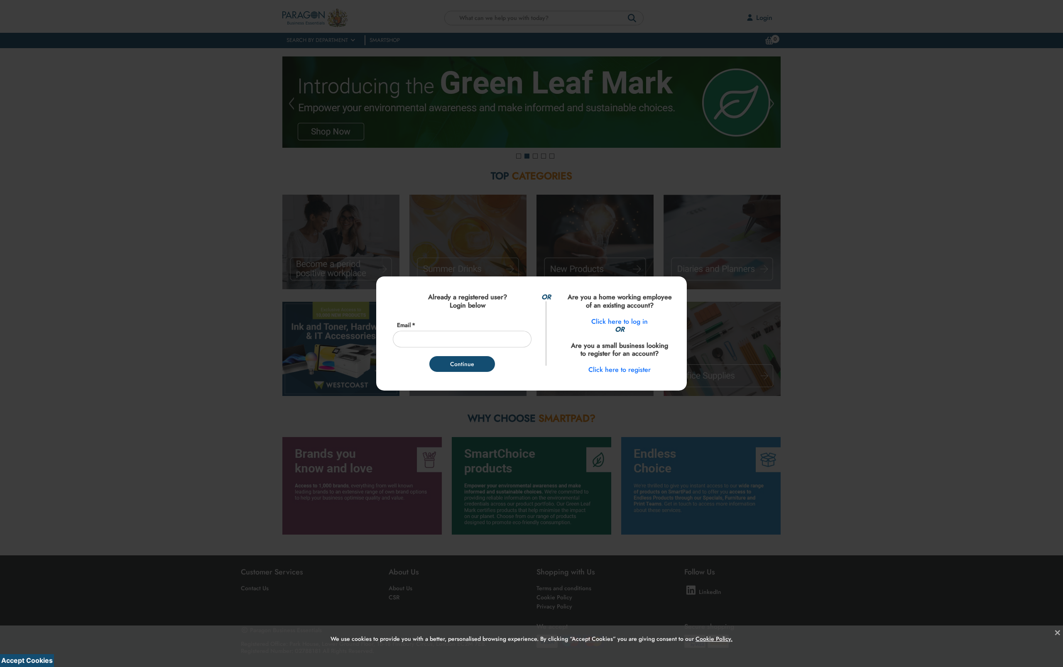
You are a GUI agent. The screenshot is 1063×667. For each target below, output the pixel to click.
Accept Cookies (27, 660)
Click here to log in (619, 321)
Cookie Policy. (714, 632)
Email (404, 325)
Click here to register (619, 370)
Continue (462, 364)
